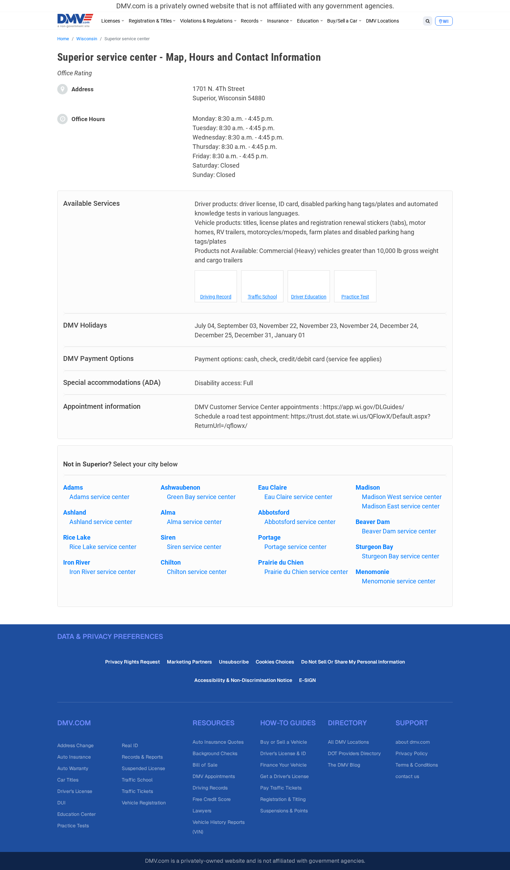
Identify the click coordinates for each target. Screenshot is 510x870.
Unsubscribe (234, 662)
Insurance (278, 21)
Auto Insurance (74, 757)
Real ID (130, 745)
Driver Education (308, 296)
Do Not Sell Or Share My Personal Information (353, 662)
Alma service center (194, 521)
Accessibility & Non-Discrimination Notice (243, 680)
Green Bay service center (201, 496)
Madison (368, 487)
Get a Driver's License (284, 776)
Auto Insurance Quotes (218, 742)
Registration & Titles (150, 21)
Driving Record (215, 296)
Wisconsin (86, 38)
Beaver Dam (373, 521)
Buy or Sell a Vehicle (283, 742)
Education (308, 21)
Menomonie (372, 571)
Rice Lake (77, 537)
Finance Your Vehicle (283, 765)
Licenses (110, 21)
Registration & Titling (283, 799)
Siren (168, 537)
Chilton (171, 562)
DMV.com (74, 723)
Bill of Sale (205, 765)
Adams (73, 487)
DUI (61, 803)
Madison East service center (401, 506)
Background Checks (215, 753)
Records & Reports (142, 757)
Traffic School (262, 296)
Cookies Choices (275, 662)
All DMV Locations (348, 742)
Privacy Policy (412, 753)
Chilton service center (197, 571)
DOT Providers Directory (354, 753)
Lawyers (202, 811)
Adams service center (99, 496)
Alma (168, 512)
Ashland (74, 512)
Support (412, 723)
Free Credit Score (212, 799)
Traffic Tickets (137, 791)
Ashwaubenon (180, 487)
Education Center (76, 814)
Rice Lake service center (102, 546)
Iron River (76, 562)
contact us (407, 776)
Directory (347, 723)
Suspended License (143, 768)
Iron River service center (102, 571)
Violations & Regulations (206, 21)
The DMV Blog (344, 765)
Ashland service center (100, 521)
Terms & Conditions (417, 765)
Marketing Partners (189, 662)
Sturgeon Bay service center (400, 556)
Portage (269, 537)
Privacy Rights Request (132, 662)
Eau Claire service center (298, 496)
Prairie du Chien (281, 562)
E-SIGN (307, 680)
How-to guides (288, 723)
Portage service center (295, 546)
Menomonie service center (398, 581)
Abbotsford (273, 512)
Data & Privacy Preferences (110, 636)
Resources (214, 723)
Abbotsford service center (299, 521)
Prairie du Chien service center (306, 571)
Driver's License (74, 791)
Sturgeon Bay (374, 546)
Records (249, 21)
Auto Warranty (72, 768)
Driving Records (210, 788)
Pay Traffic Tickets (280, 788)
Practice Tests (73, 825)
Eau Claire (272, 487)
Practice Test (355, 296)
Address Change (75, 745)
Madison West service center (402, 496)
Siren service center (194, 546)
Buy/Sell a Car (342, 21)
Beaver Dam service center (399, 531)
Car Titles (67, 780)
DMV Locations (382, 21)
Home (63, 38)
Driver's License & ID (283, 753)
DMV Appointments (214, 776)
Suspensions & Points (284, 811)
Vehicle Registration (144, 803)
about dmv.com (413, 742)
